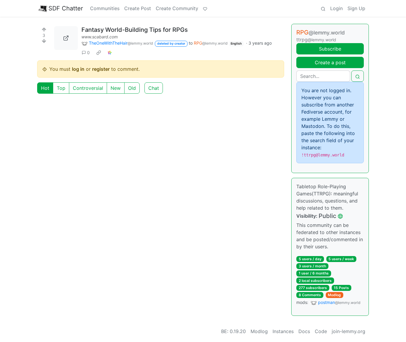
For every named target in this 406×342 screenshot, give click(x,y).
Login (336, 8)
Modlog (334, 295)
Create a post (330, 62)
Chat (153, 88)
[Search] (323, 8)
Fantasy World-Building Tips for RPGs (134, 29)
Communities (104, 8)
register (101, 69)
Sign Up (356, 8)
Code (321, 331)
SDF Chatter (65, 8)
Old (132, 88)
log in (78, 69)
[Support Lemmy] (205, 8)
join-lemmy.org (348, 331)
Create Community (177, 8)
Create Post (137, 8)
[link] (98, 52)
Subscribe (330, 49)
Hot (45, 88)
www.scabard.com (99, 36)
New (116, 88)
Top (61, 88)
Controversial (88, 88)
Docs (304, 331)
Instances (283, 331)
